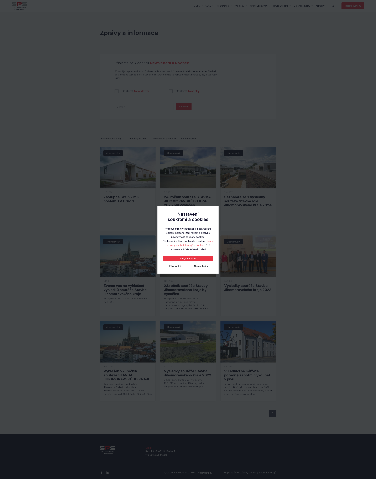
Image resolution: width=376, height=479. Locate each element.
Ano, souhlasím (188, 258)
